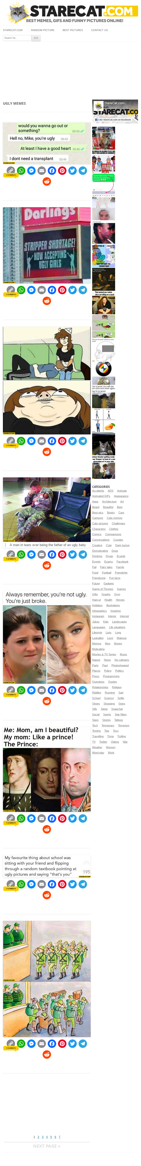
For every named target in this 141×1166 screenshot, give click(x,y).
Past (105, 665)
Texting (96, 730)
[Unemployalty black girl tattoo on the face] (103, 232)
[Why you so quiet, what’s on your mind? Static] (103, 349)
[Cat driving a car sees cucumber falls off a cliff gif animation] (103, 443)
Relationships (100, 687)
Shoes (96, 703)
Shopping (109, 703)
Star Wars (121, 714)
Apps (95, 501)
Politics (119, 670)
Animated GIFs (101, 496)
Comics (97, 534)
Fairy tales (106, 567)
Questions (98, 681)
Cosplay (118, 539)
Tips (106, 730)
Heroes (120, 599)
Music (123, 654)
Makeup (121, 638)
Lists (108, 632)
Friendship (121, 572)
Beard (95, 507)
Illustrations (113, 605)
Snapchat (117, 709)
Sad (120, 692)
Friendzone (99, 578)
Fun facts (114, 578)
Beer (120, 507)
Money (118, 643)
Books (111, 512)
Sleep (104, 709)
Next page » (47, 1146)
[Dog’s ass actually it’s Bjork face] (103, 208)
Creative (97, 545)
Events (96, 561)
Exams (108, 561)
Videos (115, 741)
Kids (106, 621)
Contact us (99, 30)
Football (106, 572)
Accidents (98, 490)
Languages (98, 627)
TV (94, 741)
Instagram (98, 616)
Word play (98, 752)
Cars (121, 512)
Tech (95, 725)
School (96, 698)
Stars (95, 720)
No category (122, 659)
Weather (97, 747)
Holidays (97, 605)
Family (120, 567)
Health (108, 599)
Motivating (98, 649)
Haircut (96, 599)
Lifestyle (97, 632)
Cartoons (97, 518)
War (125, 741)
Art (122, 501)
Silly (94, 709)
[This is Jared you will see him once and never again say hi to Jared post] (103, 396)
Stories (106, 720)
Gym (117, 594)
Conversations (101, 539)
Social (96, 714)
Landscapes (119, 621)
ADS (110, 490)
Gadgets (109, 583)
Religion (117, 687)
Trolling (121, 736)
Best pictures (73, 30)
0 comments (11, 175)
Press (95, 676)
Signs (121, 703)
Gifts (95, 594)
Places (96, 670)
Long (118, 632)
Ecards (121, 556)
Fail (94, 567)
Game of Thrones (102, 589)
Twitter (103, 741)
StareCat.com (13, 30)
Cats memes (114, 518)
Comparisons (113, 534)
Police (107, 670)
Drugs (109, 556)
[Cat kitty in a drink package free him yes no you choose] (103, 138)
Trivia (110, 736)
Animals (122, 490)
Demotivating (100, 550)
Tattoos (118, 720)
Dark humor (122, 545)
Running (110, 692)
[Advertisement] (70, 69)
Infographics (99, 610)
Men (107, 643)
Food (95, 572)
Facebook (123, 561)
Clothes (113, 529)
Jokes (96, 621)
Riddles (96, 692)
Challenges (118, 523)
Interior (112, 616)
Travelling (98, 736)
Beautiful (108, 507)
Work (111, 752)
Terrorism (123, 725)
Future (96, 583)
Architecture (109, 501)
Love (110, 638)
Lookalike (98, 638)
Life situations (117, 627)
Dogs (115, 550)
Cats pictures (100, 523)
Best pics (97, 512)
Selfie (121, 698)
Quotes (112, 681)
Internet (124, 616)
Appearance (121, 496)
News (107, 659)
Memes (96, 643)
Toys (116, 730)
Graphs (106, 594)
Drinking (97, 556)
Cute (109, 545)
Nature (96, 659)
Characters (99, 529)
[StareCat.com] (70, 13)
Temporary (108, 725)
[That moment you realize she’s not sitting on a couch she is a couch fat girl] (103, 302)
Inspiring (116, 610)
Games (121, 589)
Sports (107, 714)
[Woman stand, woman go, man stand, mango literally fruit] (103, 420)
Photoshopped (120, 665)
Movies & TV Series (104, 654)
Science (109, 698)
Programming (111, 676)
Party (95, 665)
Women (110, 747)
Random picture (42, 30)
